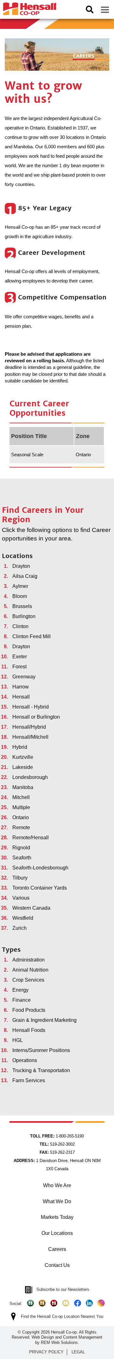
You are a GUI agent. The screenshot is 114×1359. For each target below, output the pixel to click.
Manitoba (22, 787)
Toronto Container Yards (39, 887)
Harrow (20, 686)
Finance (21, 1000)
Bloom (19, 596)
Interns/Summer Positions (41, 1050)
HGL (17, 1040)
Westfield (22, 918)
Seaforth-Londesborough (40, 867)
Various (20, 898)
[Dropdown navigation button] (105, 9)
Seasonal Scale (27, 454)
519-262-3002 (57, 1144)
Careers (57, 1249)
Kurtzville (22, 757)
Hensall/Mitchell (30, 737)
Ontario (20, 817)
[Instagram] (101, 1303)
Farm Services (28, 1080)
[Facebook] (77, 1303)
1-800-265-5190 (57, 1136)
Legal (78, 1352)
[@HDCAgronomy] (30, 1303)
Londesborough (30, 777)
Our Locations (57, 1233)
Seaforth (21, 857)
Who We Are (57, 1185)
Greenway (23, 676)
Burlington (23, 616)
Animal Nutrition (30, 970)
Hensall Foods (28, 1030)
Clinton (20, 626)
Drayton (21, 566)
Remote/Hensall (30, 837)
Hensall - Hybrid (30, 707)
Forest (19, 666)
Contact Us (57, 1265)
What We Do (57, 1201)
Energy (20, 990)
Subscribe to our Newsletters (62, 1289)
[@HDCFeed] (42, 1303)
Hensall (21, 696)
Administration (28, 959)
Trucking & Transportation (41, 1070)
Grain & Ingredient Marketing (44, 1020)
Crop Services (28, 980)
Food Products (28, 1010)
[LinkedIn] (89, 1303)
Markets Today (57, 1217)
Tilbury (20, 877)
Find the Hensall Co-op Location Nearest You (62, 1316)
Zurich (19, 928)
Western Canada (31, 908)
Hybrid (19, 747)
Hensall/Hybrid (29, 727)
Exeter (19, 656)
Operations (24, 1060)
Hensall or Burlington (36, 717)
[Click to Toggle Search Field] (89, 9)
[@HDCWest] (65, 1303)
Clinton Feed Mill (31, 636)
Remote (21, 827)
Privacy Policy (46, 1352)
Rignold (21, 847)
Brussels (22, 606)
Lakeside (22, 767)
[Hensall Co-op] (28, 7)
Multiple (21, 807)
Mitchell (21, 797)
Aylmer (20, 586)
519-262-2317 (57, 1152)
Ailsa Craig (24, 576)
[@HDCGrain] (53, 1303)
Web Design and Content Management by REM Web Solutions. (67, 1340)
